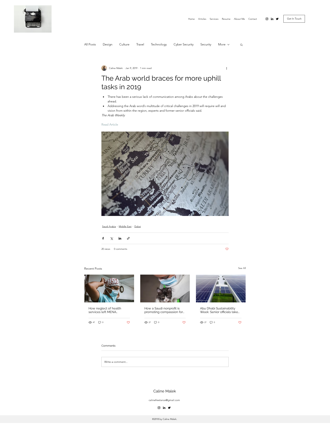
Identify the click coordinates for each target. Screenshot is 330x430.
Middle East (125, 226)
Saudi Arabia (109, 226)
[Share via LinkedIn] (120, 238)
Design (107, 44)
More (222, 44)
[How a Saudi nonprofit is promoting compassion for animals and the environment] (165, 288)
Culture (124, 44)
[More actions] (226, 68)
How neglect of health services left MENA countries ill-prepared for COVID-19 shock (107, 310)
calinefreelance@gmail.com (164, 400)
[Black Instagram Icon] (267, 19)
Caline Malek (164, 391)
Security (205, 44)
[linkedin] (272, 19)
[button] (241, 44)
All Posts (90, 44)
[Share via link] (128, 238)
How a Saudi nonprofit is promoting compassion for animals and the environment (163, 310)
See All (242, 268)
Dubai (137, 226)
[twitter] (277, 19)
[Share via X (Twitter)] (111, 238)
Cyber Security (184, 44)
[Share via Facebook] (103, 238)
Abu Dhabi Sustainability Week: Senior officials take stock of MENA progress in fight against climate (219, 310)
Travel (140, 44)
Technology (159, 44)
